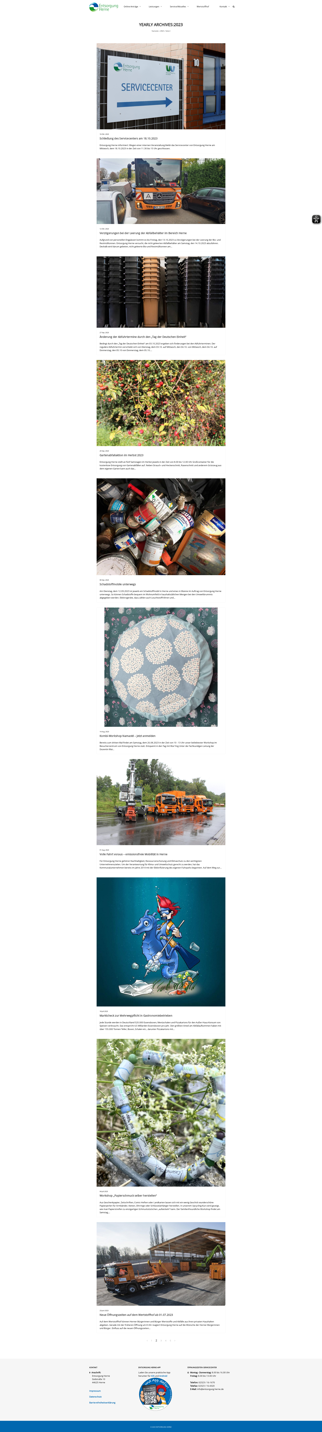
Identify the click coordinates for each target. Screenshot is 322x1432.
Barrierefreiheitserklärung (102, 1402)
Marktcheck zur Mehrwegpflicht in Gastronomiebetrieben (136, 1015)
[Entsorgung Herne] (103, 7)
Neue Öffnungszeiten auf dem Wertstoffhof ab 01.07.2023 (136, 1315)
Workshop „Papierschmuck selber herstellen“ (128, 1195)
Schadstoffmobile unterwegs (118, 584)
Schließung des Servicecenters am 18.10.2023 (128, 138)
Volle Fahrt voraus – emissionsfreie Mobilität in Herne (133, 854)
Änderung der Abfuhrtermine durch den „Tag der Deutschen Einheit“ (143, 337)
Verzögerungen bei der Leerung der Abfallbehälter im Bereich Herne (143, 233)
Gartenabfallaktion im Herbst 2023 (121, 455)
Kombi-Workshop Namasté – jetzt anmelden (128, 736)
